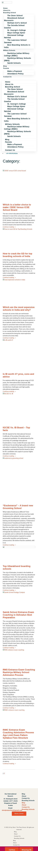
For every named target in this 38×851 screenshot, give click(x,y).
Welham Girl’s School (17, 23)
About (24, 796)
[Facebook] (9, 821)
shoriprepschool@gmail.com (12, 810)
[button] (19, 79)
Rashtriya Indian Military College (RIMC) (16, 54)
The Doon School (15, 16)
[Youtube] (19, 821)
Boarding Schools (28, 800)
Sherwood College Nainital (14, 36)
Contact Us (7, 77)
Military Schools (9, 50)
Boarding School (9, 12)
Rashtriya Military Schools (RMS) (17, 59)
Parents (6, 68)
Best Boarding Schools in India (17, 46)
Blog (5, 66)
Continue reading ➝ (9, 227)
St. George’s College (16, 30)
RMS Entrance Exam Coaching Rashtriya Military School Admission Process (19, 672)
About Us (6, 10)
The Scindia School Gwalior (14, 26)
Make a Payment (14, 71)
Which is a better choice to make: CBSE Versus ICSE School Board (17, 207)
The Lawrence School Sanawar (15, 41)
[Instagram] (28, 821)
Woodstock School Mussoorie (14, 19)
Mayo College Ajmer (16, 33)
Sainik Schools (14, 63)
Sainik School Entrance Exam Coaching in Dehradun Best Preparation (18, 615)
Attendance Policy (15, 74)
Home (5, 8)
